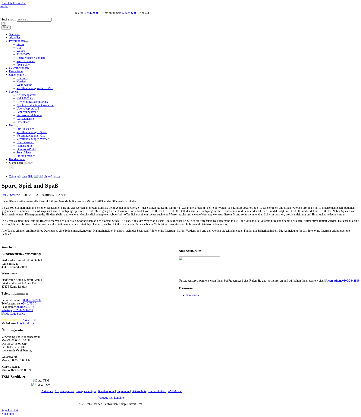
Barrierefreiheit (157, 391)
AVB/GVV (175, 391)
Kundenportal (106, 391)
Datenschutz (139, 391)
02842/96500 (129, 12)
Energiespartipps (86, 391)
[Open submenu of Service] (19, 92)
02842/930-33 (25, 306)
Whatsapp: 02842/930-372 (17, 310)
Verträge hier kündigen (111, 397)
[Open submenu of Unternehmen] (26, 75)
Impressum (123, 391)
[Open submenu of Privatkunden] (26, 41)
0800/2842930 (350, 280)
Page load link (10, 410)
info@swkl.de (25, 323)
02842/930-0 (93, 12)
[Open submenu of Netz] (16, 126)
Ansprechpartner (64, 391)
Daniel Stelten (10, 194)
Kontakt (144, 12)
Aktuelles (47, 391)
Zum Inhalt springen (14, 3)
